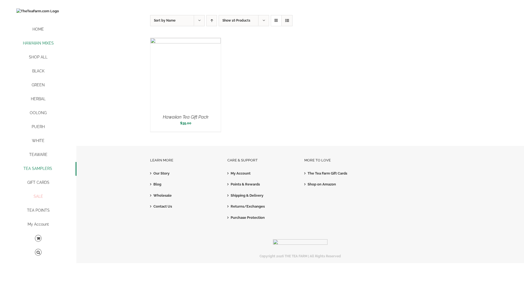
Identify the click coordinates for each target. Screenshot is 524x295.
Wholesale (162, 195)
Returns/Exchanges (248, 206)
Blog (157, 184)
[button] (38, 252)
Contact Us (162, 206)
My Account (241, 173)
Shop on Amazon (322, 184)
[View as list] (287, 20)
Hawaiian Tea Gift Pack (186, 117)
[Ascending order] (211, 20)
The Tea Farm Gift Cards (327, 173)
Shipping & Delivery (247, 195)
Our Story (161, 173)
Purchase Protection (248, 218)
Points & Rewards (245, 184)
